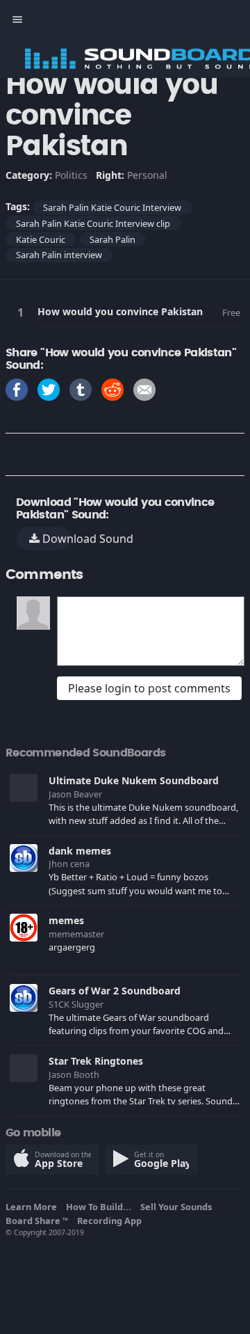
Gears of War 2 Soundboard (115, 990)
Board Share (37, 1220)
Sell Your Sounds (178, 1206)
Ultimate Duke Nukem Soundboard (134, 780)
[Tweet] (49, 388)
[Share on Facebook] (17, 388)
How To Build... (100, 1206)
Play (23, 312)
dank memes (80, 850)
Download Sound (55, 538)
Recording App (111, 1220)
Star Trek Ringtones (96, 1060)
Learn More (33, 1206)
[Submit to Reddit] (112, 388)
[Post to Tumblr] (80, 388)
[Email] (144, 388)
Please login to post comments (149, 688)
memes (66, 920)
